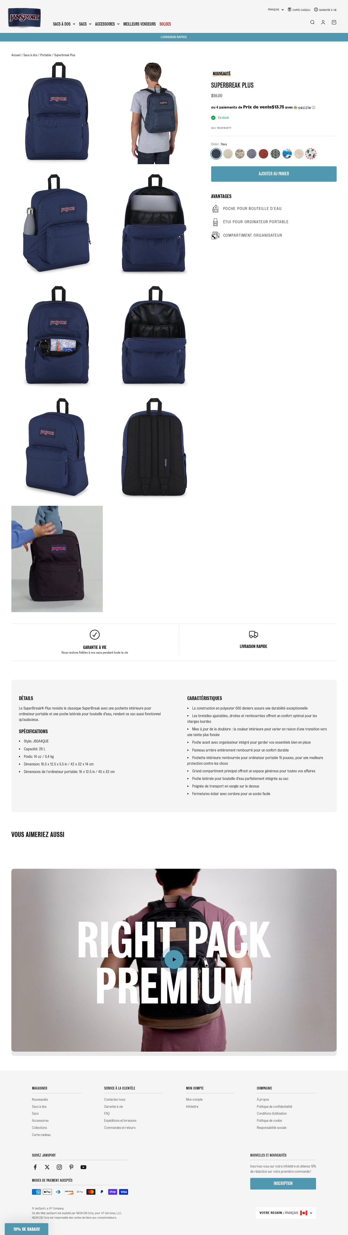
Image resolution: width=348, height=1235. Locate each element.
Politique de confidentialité (274, 1106)
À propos (263, 1099)
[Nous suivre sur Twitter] (47, 1167)
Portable (45, 55)
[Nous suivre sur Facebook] (35, 1167)
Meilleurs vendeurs (139, 24)
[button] (274, 107)
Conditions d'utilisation (272, 1113)
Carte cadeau (301, 10)
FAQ (107, 1113)
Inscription (283, 1183)
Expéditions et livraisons (120, 1120)
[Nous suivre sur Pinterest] (71, 1167)
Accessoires (105, 24)
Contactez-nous (114, 1099)
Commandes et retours (119, 1128)
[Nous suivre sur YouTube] (83, 1167)
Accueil (16, 55)
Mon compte (194, 1099)
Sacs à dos (62, 24)
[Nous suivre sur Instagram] (59, 1167)
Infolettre (192, 1106)
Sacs (83, 24)
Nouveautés (40, 1099)
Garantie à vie (328, 10)
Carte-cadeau (41, 1135)
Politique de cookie (269, 1120)
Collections (39, 1128)
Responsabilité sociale (271, 1128)
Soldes (165, 24)
